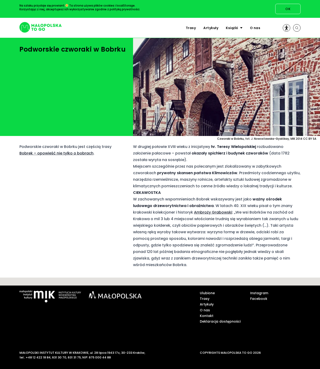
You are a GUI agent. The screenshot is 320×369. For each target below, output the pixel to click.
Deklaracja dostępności (220, 321)
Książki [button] (232, 28)
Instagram (259, 293)
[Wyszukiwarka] (297, 28)
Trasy (191, 28)
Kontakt (206, 315)
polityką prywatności (124, 9)
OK (287, 9)
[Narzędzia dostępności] (286, 28)
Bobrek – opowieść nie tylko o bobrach (56, 153)
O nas (255, 28)
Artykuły (210, 28)
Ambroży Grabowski (213, 212)
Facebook (258, 298)
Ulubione (207, 293)
